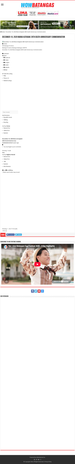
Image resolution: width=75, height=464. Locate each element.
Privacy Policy (48, 461)
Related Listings (8, 80)
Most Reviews (7, 166)
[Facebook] (32, 291)
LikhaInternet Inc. (40, 457)
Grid (8, 170)
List (4, 170)
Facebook (7, 57)
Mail (6, 70)
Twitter (7, 60)
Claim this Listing (7, 73)
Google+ (7, 62)
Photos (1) (6, 78)
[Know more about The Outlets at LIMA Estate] (37, 13)
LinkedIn (7, 67)
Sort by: (6, 126)
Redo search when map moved (11, 172)
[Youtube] (39, 291)
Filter (3, 152)
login (10, 146)
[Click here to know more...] (37, 24)
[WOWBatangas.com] (37, 5)
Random (6, 133)
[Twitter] (35, 291)
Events (5, 43)
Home (3, 32)
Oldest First (7, 130)
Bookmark (6, 53)
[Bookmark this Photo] (2, 144)
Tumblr (7, 65)
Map (5, 75)
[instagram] (42, 291)
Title (5, 161)
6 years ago (16, 142)
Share (4, 55)
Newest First (7, 128)
